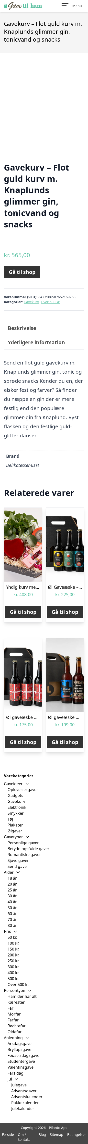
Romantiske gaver (24, 854)
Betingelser (76, 1134)
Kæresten (16, 1002)
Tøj (10, 819)
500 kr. (13, 978)
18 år (12, 878)
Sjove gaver (18, 860)
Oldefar (15, 1031)
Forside (8, 1134)
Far (10, 1008)
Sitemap (56, 1134)
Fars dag (15, 1073)
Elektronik (17, 807)
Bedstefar (17, 1026)
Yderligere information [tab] (36, 342)
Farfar (13, 1020)
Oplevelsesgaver (23, 789)
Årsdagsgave (20, 1043)
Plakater (15, 825)
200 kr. (13, 955)
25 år (12, 890)
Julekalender (22, 1108)
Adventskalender (27, 1096)
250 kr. (13, 961)
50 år (12, 907)
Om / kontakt (24, 1137)
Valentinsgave (20, 1067)
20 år (12, 884)
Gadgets (15, 795)
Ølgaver (15, 831)
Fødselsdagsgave (23, 1055)
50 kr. (12, 937)
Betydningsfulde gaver (28, 848)
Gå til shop (22, 272)
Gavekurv (31, 302)
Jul (10, 1079)
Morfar (14, 1014)
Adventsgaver (24, 1091)
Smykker (16, 813)
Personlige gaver (23, 842)
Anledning (13, 1037)
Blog (42, 1134)
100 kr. (13, 943)
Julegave (19, 1085)
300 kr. (13, 966)
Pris (7, 931)
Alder (9, 872)
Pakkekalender (25, 1102)
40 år (12, 902)
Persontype (14, 990)
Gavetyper (13, 837)
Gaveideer (13, 783)
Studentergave (21, 1061)
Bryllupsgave (19, 1049)
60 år (12, 913)
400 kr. (13, 972)
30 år (12, 896)
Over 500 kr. (50, 302)
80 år (12, 925)
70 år (12, 919)
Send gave (17, 866)
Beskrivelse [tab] (22, 328)
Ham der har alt (22, 996)
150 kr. (13, 949)
